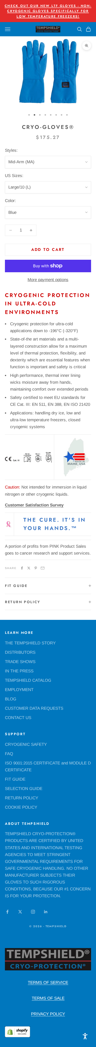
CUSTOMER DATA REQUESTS (34, 708)
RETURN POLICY (21, 798)
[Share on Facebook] (22, 568)
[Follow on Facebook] (7, 911)
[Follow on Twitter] (20, 911)
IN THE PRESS (19, 671)
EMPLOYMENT (19, 689)
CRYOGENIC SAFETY (26, 744)
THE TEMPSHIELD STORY (30, 643)
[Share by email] (43, 568)
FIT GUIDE (15, 779)
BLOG (10, 699)
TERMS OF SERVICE (48, 982)
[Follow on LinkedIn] (45, 911)
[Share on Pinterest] (36, 568)
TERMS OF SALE (48, 998)
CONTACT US (18, 717)
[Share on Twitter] (29, 568)
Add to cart (48, 249)
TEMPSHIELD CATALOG (28, 680)
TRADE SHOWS (20, 661)
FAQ (9, 753)
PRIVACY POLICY (48, 1014)
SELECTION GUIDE (23, 788)
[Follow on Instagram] (33, 911)
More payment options (48, 279)
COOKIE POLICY (21, 807)
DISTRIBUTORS (20, 652)
